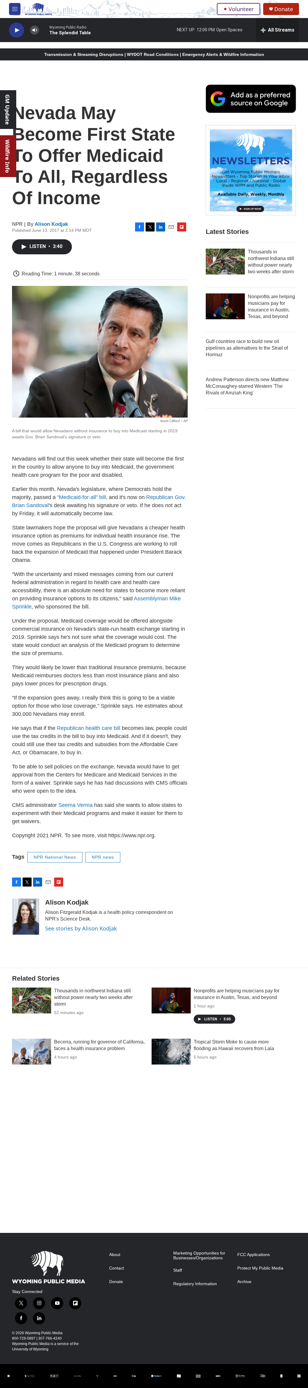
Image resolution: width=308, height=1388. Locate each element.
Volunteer (241, 9)
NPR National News (55, 857)
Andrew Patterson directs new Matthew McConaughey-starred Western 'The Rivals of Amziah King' (247, 386)
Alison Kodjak (51, 224)
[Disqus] (154, 1152)
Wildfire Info (7, 156)
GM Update (7, 109)
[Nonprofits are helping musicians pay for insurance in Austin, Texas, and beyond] (225, 306)
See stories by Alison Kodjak (81, 928)
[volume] (34, 30)
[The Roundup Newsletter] (251, 170)
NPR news (103, 857)
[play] (16, 30)
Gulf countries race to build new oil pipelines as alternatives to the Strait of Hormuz (247, 348)
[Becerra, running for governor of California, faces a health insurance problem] (31, 1052)
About (114, 1254)
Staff (177, 1270)
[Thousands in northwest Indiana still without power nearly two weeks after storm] (225, 261)
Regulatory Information (195, 1284)
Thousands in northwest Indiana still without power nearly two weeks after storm (93, 997)
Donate (283, 9)
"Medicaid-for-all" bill (81, 497)
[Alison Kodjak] (25, 917)
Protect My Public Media (260, 1268)
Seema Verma (75, 805)
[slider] (44, 30)
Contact (116, 1268)
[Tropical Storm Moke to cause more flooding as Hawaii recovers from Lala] (171, 1052)
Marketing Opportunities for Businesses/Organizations (199, 1255)
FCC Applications (253, 1254)
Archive (244, 1281)
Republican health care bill (88, 728)
